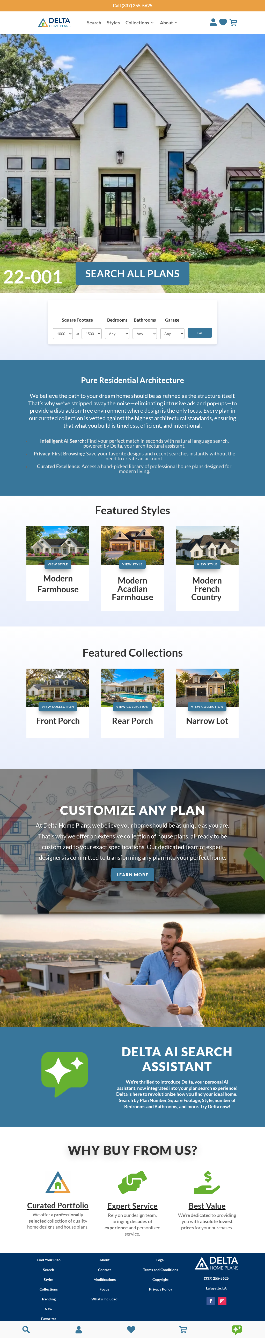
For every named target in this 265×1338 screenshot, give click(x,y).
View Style (58, 564)
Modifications (104, 1279)
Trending (48, 1299)
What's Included (104, 1299)
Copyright (160, 1279)
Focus (104, 1289)
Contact (104, 1269)
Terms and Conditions (160, 1269)
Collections (137, 23)
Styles (113, 23)
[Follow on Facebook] (211, 1301)
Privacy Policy (160, 1289)
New (48, 1309)
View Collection (58, 707)
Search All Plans (132, 273)
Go (199, 333)
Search (94, 23)
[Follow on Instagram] (222, 1301)
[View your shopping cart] (233, 22)
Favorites (48, 1318)
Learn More (133, 874)
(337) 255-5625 (216, 1278)
